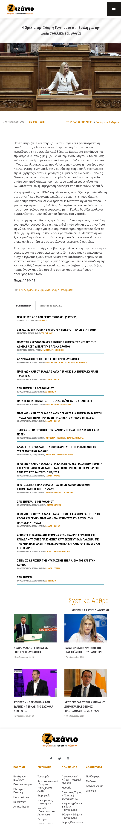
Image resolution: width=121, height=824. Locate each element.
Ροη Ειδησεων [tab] (23, 305)
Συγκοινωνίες (47, 333)
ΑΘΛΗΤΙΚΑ (45, 350)
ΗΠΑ (68, 551)
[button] (114, 9)
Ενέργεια (42, 819)
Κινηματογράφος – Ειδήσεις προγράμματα (72, 806)
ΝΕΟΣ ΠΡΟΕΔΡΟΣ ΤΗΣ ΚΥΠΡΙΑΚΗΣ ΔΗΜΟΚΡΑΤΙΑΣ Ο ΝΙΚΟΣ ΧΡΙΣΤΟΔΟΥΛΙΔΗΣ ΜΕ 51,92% (84, 706)
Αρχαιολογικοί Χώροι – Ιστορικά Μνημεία (71, 779)
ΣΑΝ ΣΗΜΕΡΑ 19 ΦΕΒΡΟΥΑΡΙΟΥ (35, 388)
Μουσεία (66, 787)
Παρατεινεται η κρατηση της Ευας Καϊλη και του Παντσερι (54, 400)
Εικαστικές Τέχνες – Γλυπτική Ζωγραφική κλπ (71, 795)
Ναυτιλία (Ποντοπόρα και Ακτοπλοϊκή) (46, 811)
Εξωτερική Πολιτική (19, 791)
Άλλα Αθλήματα (94, 786)
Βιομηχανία (43, 795)
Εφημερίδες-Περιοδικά (62, 493)
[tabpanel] (60, 449)
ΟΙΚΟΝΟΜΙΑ (50, 438)
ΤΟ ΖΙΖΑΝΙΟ (73, 122)
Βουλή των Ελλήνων (107, 122)
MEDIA (48, 493)
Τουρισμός (43, 776)
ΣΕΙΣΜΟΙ (57, 568)
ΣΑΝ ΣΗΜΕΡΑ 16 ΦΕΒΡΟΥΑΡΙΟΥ (35, 501)
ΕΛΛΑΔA (48, 379)
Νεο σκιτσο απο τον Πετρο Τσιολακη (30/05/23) (47, 317)
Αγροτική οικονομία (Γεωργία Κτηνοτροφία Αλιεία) (48, 786)
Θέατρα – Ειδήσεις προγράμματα (72, 816)
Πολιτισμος (69, 767)
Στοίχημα (91, 790)
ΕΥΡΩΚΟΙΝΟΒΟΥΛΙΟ (63, 404)
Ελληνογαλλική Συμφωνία (34, 290)
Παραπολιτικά (21, 797)
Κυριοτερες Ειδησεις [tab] (51, 305)
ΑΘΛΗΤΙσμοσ (94, 767)
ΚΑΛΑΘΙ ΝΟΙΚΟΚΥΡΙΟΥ (66, 455)
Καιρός (57, 379)
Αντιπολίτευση (62, 362)
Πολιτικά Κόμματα (78, 362)
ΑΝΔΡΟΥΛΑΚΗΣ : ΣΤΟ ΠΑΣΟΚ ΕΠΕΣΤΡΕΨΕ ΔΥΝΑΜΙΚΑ (48, 359)
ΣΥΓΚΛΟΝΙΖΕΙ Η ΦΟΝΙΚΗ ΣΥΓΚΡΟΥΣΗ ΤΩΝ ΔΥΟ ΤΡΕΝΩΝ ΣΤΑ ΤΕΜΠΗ (57, 329)
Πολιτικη (19, 767)
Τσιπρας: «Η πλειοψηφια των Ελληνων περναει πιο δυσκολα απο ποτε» (33, 706)
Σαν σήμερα (50, 392)
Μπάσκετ (91, 781)
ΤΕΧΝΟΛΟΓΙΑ (59, 551)
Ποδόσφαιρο (93, 776)
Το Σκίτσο (43, 321)
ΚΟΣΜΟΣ (48, 551)
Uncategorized (53, 505)
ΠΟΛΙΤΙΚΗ (87, 122)
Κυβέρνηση (19, 801)
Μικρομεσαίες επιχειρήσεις (45, 802)
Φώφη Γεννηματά (62, 290)
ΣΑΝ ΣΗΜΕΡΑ (25, 577)
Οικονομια (44, 767)
